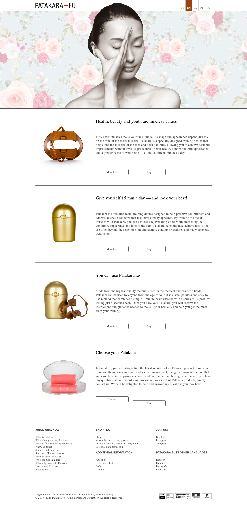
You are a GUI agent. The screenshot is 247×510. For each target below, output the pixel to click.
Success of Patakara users (49, 453)
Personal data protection (109, 446)
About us (101, 459)
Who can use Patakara (47, 459)
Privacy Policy (87, 494)
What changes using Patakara (52, 440)
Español (160, 463)
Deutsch (160, 459)
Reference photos (105, 463)
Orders (99, 443)
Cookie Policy (105, 494)
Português (161, 466)
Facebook (161, 437)
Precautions (41, 469)
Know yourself (43, 446)
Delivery (110, 443)
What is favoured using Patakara (53, 443)
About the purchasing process (112, 440)
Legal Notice (42, 494)
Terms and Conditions (64, 494)
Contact (100, 469)
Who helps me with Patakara (51, 463)
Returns (121, 443)
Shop (99, 437)
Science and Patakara (47, 450)
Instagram (161, 440)
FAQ (98, 466)
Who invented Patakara (48, 456)
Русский (161, 469)
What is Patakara (44, 437)
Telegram (161, 443)
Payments (133, 443)
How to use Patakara (46, 466)
